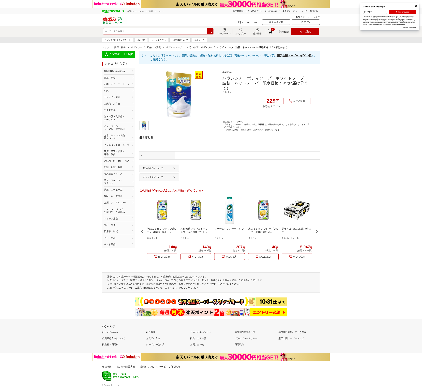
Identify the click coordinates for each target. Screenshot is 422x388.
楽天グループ (288, 11)
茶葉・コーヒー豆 (113, 189)
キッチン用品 (111, 218)
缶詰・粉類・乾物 (113, 167)
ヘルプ (316, 17)
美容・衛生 (120, 47)
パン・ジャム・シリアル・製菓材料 (114, 127)
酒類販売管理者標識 (244, 332)
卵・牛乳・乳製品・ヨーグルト (114, 118)
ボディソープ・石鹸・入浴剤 (146, 47)
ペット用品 (110, 244)
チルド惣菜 (110, 110)
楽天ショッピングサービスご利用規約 (160, 366)
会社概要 (106, 366)
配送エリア (199, 40)
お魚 (106, 90)
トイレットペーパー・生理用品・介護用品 (115, 210)
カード (304, 11)
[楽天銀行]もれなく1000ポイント (247, 11)
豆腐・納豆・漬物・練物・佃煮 (114, 153)
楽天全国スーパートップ (291, 338)
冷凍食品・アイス (113, 173)
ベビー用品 (110, 238)
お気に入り (240, 33)
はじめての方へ (249, 22)
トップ (105, 47)
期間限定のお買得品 (114, 71)
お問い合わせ (197, 344)
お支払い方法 (153, 338)
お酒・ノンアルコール (115, 202)
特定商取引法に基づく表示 (292, 332)
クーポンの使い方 (155, 344)
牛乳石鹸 (227, 72)
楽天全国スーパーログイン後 (294, 55)
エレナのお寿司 (112, 97)
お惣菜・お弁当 (112, 103)
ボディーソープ (174, 47)
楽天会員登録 (276, 22)
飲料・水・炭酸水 (113, 196)
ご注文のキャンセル (200, 332)
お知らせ (300, 17)
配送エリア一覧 (198, 338)
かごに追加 (299, 101)
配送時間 (150, 332)
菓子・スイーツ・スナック (113, 182)
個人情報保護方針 (126, 366)
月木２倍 (141, 40)
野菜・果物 (110, 77)
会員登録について (180, 40)
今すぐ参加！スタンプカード (118, 40)
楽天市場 (314, 11)
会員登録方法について (113, 338)
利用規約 (239, 344)
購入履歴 (257, 33)
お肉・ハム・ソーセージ (116, 84)
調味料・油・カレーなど (116, 160)
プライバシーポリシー (245, 338)
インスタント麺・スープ (116, 145)
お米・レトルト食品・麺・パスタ (115, 137)
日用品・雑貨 (111, 231)
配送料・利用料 (110, 344)
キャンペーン (224, 33)
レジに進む (305, 31)
